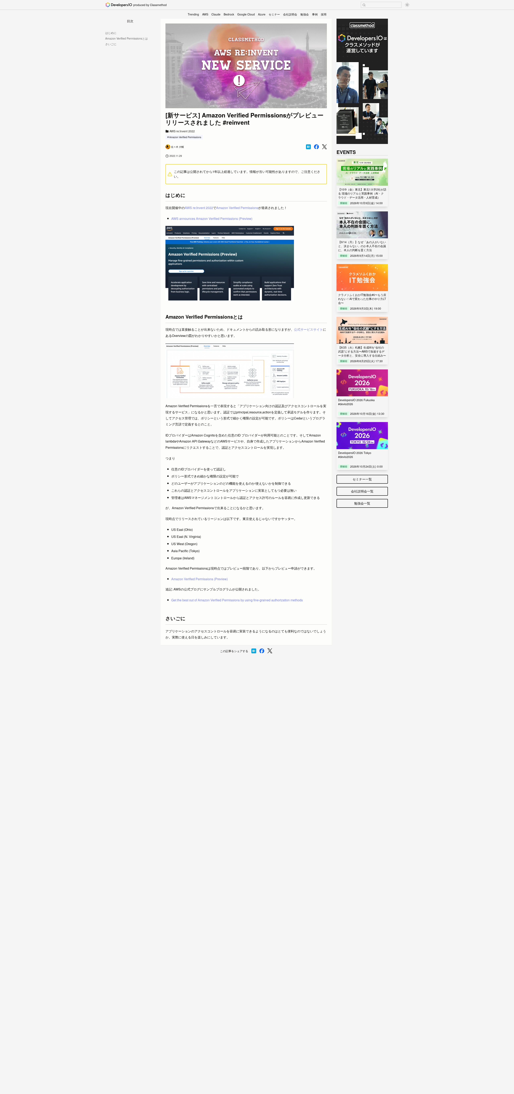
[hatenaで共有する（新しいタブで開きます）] (308, 146)
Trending (193, 14)
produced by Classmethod (150, 5)
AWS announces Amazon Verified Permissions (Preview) (211, 218)
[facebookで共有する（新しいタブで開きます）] (316, 146)
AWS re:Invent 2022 (199, 207)
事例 (315, 14)
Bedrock (229, 14)
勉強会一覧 (362, 503)
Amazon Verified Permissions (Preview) (199, 579)
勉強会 (304, 14)
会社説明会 (290, 14)
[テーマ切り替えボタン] (407, 4)
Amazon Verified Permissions (185, 137)
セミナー (274, 14)
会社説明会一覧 (362, 491)
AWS (205, 14)
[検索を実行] (364, 5)
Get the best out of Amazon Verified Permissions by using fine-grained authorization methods (237, 600)
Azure (261, 14)
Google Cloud (246, 14)
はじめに (110, 33)
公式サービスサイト (308, 329)
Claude (215, 14)
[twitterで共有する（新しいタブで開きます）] (324, 146)
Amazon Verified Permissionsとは (126, 38)
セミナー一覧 (362, 479)
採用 (323, 14)
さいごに (110, 44)
